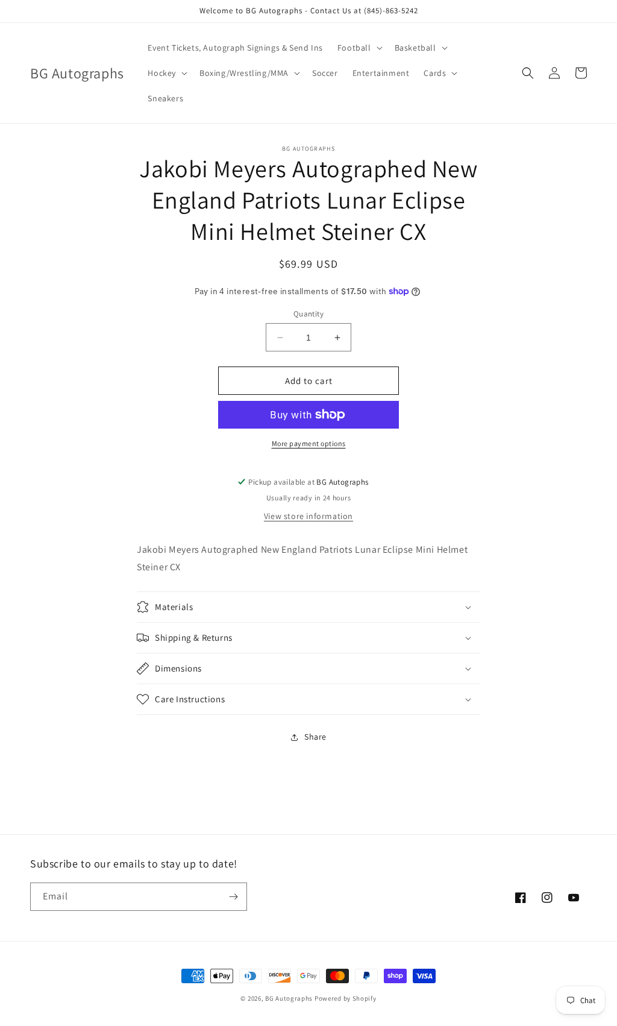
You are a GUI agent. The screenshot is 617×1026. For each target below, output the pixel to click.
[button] (358, 47)
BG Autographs (289, 998)
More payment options (309, 443)
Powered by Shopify (346, 998)
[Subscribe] (233, 897)
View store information (308, 516)
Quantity (308, 314)
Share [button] (315, 736)
